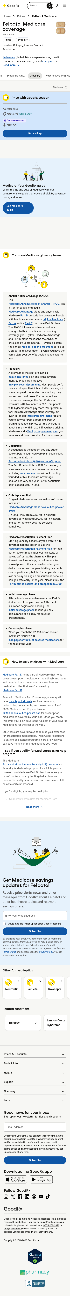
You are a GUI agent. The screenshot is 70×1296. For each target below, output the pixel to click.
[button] (40, 5)
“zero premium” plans (39, 416)
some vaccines (29, 473)
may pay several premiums (24, 384)
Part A (12, 323)
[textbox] (35, 915)
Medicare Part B (12, 690)
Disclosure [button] (57, 87)
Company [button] (9, 1091)
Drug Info (23, 39)
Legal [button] (7, 1100)
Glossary (35, 75)
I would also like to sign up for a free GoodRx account (34, 923)
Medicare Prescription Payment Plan (30, 548)
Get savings (35, 133)
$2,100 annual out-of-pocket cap (21, 713)
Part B (28, 323)
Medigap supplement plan (42, 431)
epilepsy (47, 61)
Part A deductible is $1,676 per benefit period (34, 461)
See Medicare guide (15, 208)
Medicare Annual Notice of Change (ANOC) (34, 304)
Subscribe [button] (35, 931)
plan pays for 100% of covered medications (34, 640)
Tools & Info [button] (11, 1063)
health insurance (18, 376)
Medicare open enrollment (37, 347)
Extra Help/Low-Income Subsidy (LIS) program (30, 764)
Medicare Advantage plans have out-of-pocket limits (36, 509)
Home (7, 16)
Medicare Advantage (20, 311)
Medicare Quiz (16, 75)
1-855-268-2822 (51, 1225)
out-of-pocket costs (20, 701)
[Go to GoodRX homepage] (11, 5)
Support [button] (8, 1082)
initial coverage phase (21, 610)
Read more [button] (9, 65)
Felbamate (9, 57)
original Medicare (53, 319)
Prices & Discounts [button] (15, 1054)
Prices (21, 16)
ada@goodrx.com (13, 1228)
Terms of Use (9, 951)
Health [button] (8, 1072)
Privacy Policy (46, 951)
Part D (24, 315)
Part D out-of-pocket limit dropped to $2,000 (35, 584)
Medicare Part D (12, 674)
